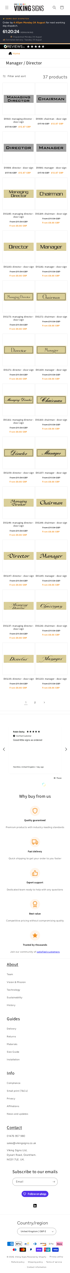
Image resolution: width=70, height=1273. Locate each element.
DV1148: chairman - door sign (51, 522)
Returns (11, 1036)
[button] (7, 7)
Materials (12, 1044)
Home (16, 53)
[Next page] (44, 702)
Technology (13, 989)
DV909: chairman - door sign (51, 118)
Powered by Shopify (36, 1257)
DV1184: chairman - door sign (51, 213)
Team (10, 974)
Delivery (11, 1028)
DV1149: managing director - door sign (18, 524)
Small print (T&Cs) (17, 1090)
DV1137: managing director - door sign (18, 627)
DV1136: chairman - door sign (51, 625)
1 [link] (26, 702)
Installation (13, 1059)
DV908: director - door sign (18, 167)
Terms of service (54, 1262)
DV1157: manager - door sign (51, 472)
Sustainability (14, 997)
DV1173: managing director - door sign (18, 318)
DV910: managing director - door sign (19, 120)
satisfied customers (48, 951)
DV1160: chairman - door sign (51, 419)
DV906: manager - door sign (51, 167)
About (12, 964)
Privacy (11, 1098)
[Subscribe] (53, 1182)
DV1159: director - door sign (19, 472)
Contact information (36, 1267)
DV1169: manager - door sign (51, 369)
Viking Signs (21, 1257)
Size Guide (13, 1051)
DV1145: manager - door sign (51, 575)
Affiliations (13, 1106)
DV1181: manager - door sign (51, 266)
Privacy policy (56, 1257)
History (11, 1005)
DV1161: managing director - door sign (18, 421)
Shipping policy (35, 1262)
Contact (14, 1127)
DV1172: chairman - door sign (51, 316)
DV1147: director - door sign (19, 575)
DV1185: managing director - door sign (18, 215)
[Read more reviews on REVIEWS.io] (52, 785)
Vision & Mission (16, 982)
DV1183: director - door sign (19, 266)
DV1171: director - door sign (19, 369)
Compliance (14, 1083)
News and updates (17, 1113)
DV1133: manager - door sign (51, 678)
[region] (35, 749)
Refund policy (17, 1262)
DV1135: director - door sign (19, 678)
